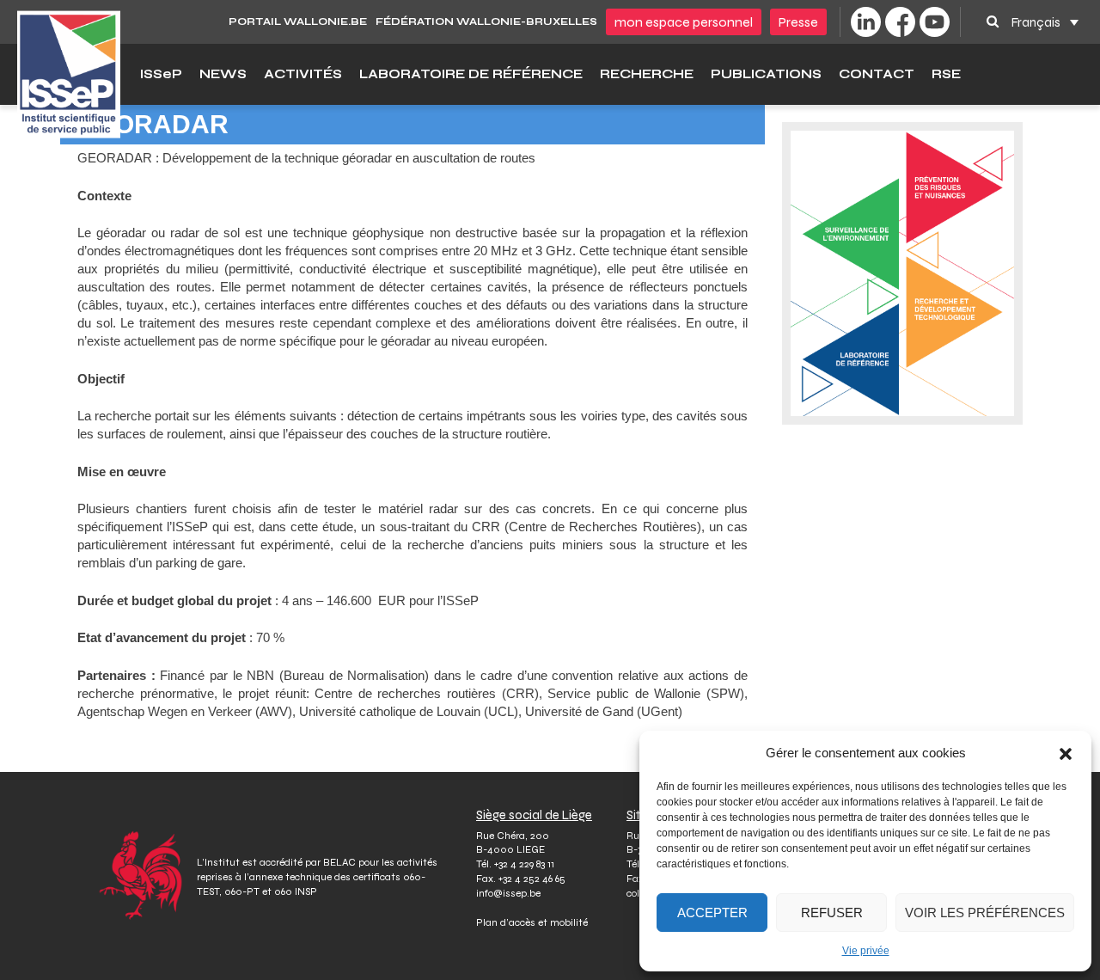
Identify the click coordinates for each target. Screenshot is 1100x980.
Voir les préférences (985, 912)
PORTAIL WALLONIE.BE (298, 21)
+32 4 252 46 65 (531, 879)
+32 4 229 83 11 (524, 864)
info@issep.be (508, 893)
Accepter (712, 912)
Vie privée (865, 951)
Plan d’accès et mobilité (532, 922)
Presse (798, 22)
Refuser (832, 912)
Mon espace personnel (683, 22)
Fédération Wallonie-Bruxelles (486, 21)
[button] (1065, 753)
